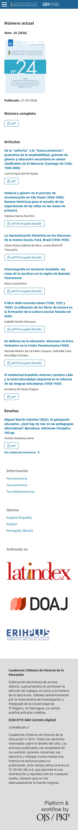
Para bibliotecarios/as (20, 491)
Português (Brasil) (19, 530)
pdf (12, 123)
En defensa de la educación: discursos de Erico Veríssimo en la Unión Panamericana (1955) (38, 343)
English (11, 524)
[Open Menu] (4, 4)
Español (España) (19, 517)
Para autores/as (16, 485)
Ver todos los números (20, 452)
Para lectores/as (16, 478)
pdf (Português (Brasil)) (26, 223)
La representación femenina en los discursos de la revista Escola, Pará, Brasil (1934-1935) (37, 237)
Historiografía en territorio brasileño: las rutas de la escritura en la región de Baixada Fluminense (37, 273)
